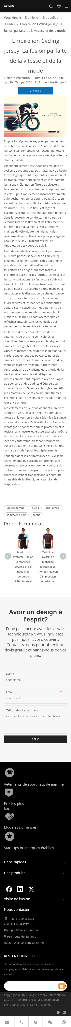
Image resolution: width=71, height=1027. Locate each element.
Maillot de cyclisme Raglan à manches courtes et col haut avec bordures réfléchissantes (23, 566)
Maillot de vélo (15, 507)
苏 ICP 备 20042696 (38, 1004)
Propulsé (60, 82)
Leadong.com (17, 1004)
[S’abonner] (62, 986)
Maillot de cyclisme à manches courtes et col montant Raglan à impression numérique (48, 566)
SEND (35, 739)
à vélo (35, 507)
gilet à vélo (53, 507)
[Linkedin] (20, 889)
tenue (36, 514)
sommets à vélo (16, 514)
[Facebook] (8, 889)
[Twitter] (31, 889)
